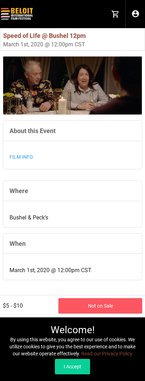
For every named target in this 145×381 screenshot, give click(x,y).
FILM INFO (21, 157)
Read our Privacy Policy (106, 353)
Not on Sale (100, 306)
